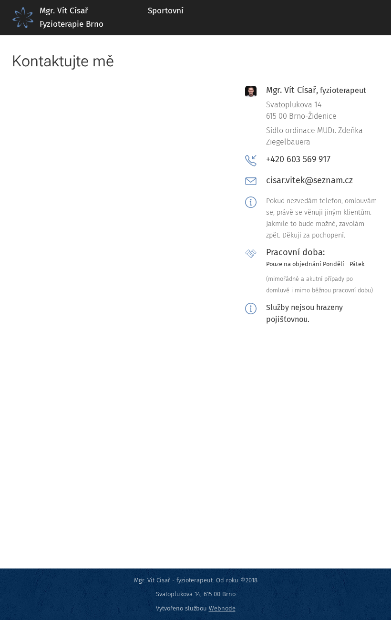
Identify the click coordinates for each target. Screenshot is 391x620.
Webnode (222, 608)
